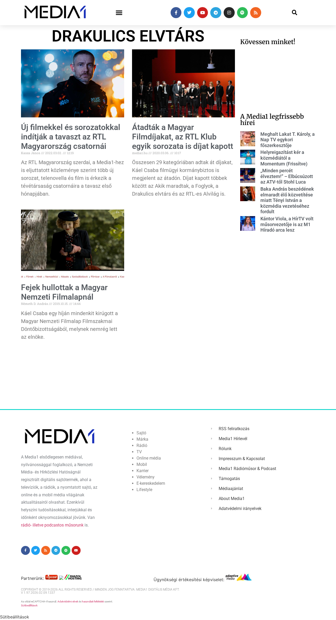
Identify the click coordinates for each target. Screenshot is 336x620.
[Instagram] (229, 12)
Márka (142, 439)
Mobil (141, 464)
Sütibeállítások (29, 605)
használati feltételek (93, 601)
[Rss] (255, 12)
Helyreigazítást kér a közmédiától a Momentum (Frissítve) (283, 157)
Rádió (141, 445)
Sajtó (141, 432)
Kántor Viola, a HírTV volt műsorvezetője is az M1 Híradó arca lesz (286, 224)
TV (139, 451)
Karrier (142, 470)
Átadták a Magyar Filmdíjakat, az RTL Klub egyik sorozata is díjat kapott (182, 137)
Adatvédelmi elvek (67, 601)
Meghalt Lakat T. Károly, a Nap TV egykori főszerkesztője (287, 139)
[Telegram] (215, 12)
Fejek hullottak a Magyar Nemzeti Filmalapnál (64, 292)
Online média (148, 458)
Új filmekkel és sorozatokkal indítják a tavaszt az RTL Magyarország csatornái (70, 137)
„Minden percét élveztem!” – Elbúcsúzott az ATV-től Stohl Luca (286, 176)
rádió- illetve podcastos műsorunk (52, 525)
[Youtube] (202, 12)
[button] (119, 12)
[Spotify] (242, 12)
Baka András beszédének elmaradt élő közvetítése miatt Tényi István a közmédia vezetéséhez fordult (287, 200)
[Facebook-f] (176, 12)
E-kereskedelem (150, 483)
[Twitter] (189, 12)
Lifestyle (144, 489)
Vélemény (145, 477)
